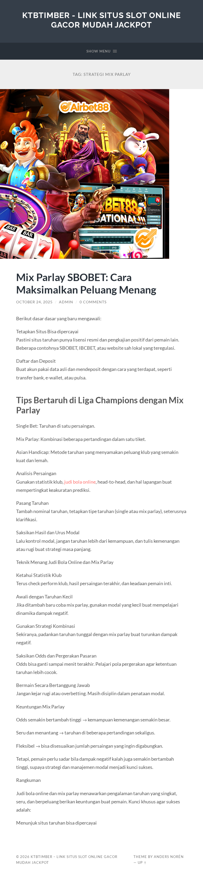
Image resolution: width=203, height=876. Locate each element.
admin (66, 302)
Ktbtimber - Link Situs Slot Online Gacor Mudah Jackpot (101, 20)
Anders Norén (169, 857)
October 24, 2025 (34, 302)
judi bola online (80, 482)
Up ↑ (142, 862)
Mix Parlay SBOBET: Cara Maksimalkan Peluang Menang (86, 283)
